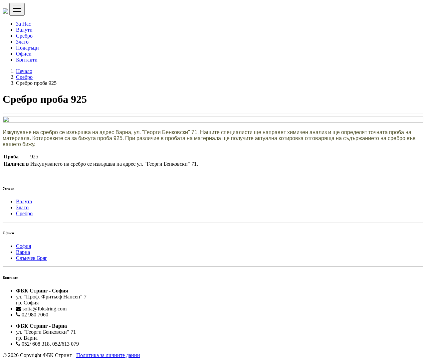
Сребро (24, 36)
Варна (23, 252)
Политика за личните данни (108, 355)
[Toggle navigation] (17, 9)
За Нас (23, 24)
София (23, 246)
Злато (22, 42)
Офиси (24, 54)
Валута (24, 201)
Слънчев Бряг (31, 258)
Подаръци (27, 48)
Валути (24, 30)
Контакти (27, 60)
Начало (24, 71)
